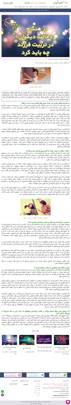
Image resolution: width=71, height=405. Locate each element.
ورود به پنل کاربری (7, 3)
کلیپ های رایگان (21, 6)
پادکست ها (36, 6)
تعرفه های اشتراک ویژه (43, 6)
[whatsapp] (58, 375)
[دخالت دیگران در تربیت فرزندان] (35, 76)
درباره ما (15, 6)
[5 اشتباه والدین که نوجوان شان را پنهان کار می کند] (61, 340)
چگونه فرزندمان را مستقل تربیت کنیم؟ (9, 348)
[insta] (13, 375)
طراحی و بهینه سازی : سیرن (35, 403)
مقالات (27, 6)
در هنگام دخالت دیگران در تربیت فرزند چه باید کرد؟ (52, 63)
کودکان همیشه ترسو (27, 348)
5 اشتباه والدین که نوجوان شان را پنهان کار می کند (61, 348)
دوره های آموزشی (52, 6)
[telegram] (35, 375)
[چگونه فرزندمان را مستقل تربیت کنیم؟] (9, 340)
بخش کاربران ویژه (59, 6)
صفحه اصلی (66, 6)
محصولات (31, 6)
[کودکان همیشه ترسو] (26, 340)
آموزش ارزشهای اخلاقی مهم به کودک (44, 347)
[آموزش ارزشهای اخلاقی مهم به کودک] (44, 339)
